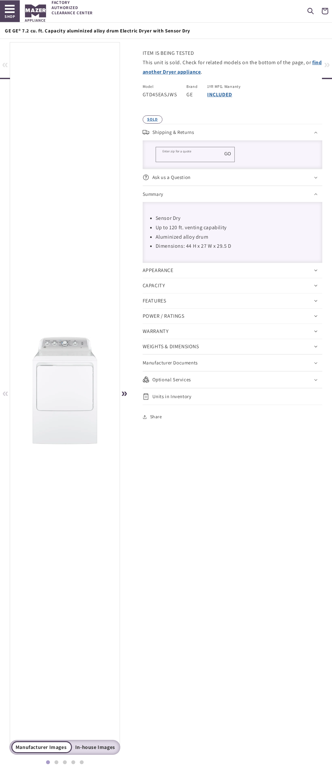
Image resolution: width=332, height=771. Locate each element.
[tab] (48, 762)
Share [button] (156, 417)
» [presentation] (327, 64)
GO (227, 153)
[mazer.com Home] (35, 13)
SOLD (152, 119)
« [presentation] (5, 64)
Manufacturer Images (41, 747)
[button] (310, 11)
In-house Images (95, 747)
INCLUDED (219, 94)
